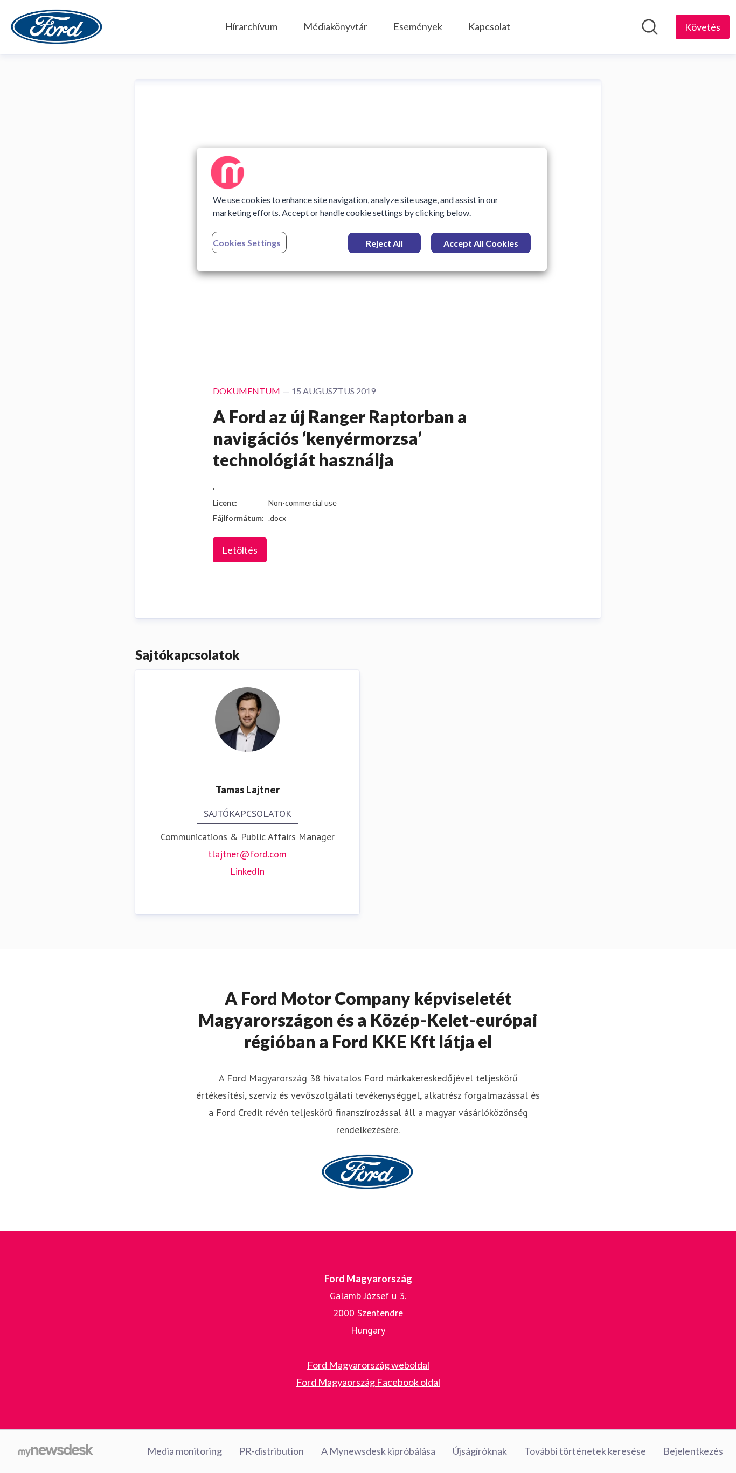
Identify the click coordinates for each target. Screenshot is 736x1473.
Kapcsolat (489, 26)
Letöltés (240, 550)
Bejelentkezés (693, 1451)
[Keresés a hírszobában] (649, 27)
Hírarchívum (251, 26)
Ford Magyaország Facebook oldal (368, 1382)
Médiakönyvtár (335, 26)
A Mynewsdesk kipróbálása (378, 1451)
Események (417, 26)
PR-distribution (271, 1451)
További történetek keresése (585, 1451)
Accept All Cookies (480, 243)
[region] (372, 209)
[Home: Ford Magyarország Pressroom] (57, 26)
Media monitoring (184, 1451)
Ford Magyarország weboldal (368, 1365)
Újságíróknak (480, 1451)
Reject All (384, 243)
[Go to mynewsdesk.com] (56, 1451)
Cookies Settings (247, 243)
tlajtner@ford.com (247, 854)
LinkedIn (247, 871)
